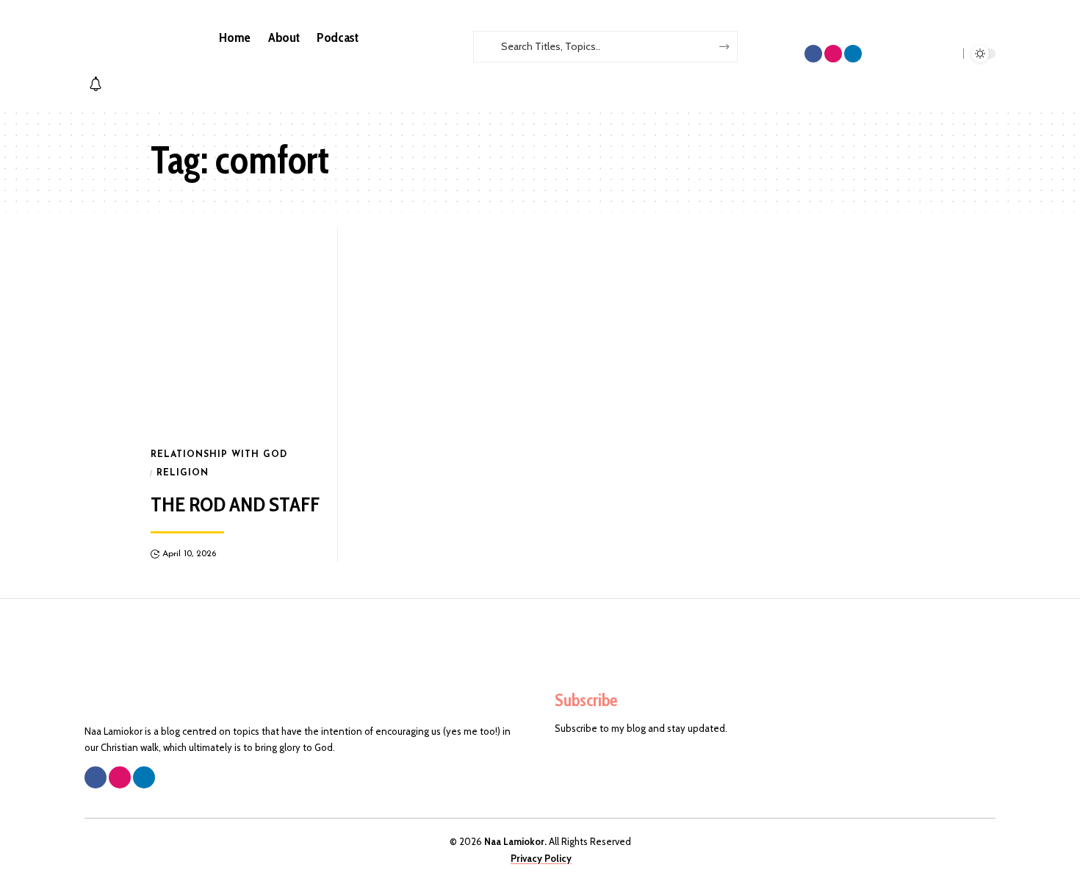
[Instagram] (833, 53)
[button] (579, 69)
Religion (182, 473)
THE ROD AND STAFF (235, 504)
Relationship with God (219, 454)
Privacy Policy (541, 858)
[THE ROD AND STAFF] (237, 330)
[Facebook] (813, 53)
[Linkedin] (853, 53)
